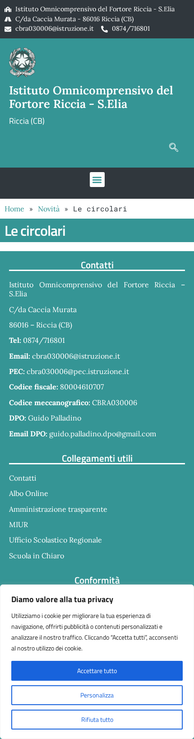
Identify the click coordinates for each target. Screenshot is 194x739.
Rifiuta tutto (97, 719)
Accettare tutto (97, 670)
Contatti (23, 477)
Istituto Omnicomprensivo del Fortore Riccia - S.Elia (91, 97)
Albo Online (28, 493)
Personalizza (97, 695)
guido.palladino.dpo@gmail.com (102, 433)
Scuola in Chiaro (36, 555)
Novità (49, 208)
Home (14, 208)
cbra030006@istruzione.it (54, 28)
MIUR (18, 524)
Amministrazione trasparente (58, 509)
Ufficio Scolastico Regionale (55, 539)
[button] (174, 147)
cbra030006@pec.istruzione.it (78, 371)
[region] (97, 662)
